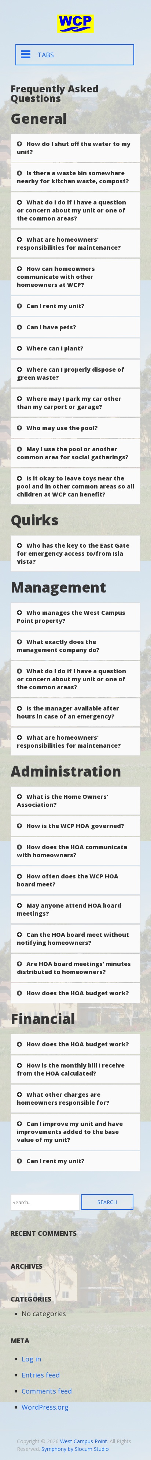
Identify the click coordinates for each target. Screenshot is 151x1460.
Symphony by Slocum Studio (75, 1448)
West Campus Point (83, 1441)
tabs (45, 54)
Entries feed (41, 1375)
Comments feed (47, 1391)
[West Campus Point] (75, 28)
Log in (31, 1358)
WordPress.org (45, 1407)
